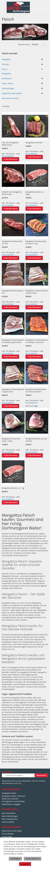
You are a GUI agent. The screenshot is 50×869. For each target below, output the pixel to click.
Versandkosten (8, 156)
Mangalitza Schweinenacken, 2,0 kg (11, 440)
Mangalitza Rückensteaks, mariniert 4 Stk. (35, 242)
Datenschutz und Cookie (12, 831)
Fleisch (4, 69)
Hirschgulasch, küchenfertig (13, 801)
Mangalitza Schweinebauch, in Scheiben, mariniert (36, 341)
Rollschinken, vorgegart (11, 804)
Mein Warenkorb (8, 813)
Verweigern (15, 859)
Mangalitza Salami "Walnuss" (14, 796)
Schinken (5, 64)
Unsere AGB (7, 836)
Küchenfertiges (8, 88)
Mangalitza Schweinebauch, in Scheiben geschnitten (13, 341)
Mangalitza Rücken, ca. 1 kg (13, 488)
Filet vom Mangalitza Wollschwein (10, 143)
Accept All (25, 864)
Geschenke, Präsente (10, 98)
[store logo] (18, 7)
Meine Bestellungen (10, 816)
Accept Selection (32, 859)
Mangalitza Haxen (9, 793)
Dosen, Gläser (7, 83)
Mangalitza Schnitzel (33, 142)
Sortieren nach (24, 44)
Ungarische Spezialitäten (12, 93)
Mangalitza (6, 59)
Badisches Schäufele (10, 799)
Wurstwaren (7, 78)
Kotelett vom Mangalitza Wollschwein (11, 193)
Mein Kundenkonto (9, 819)
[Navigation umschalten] (3, 4)
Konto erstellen (8, 822)
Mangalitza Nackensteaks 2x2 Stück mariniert (35, 390)
